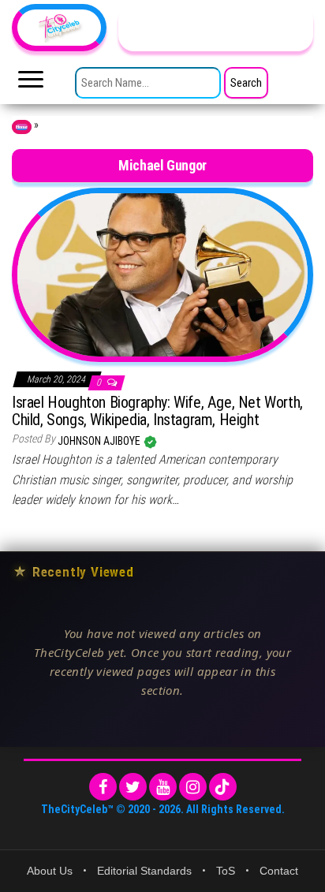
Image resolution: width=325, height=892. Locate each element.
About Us (50, 870)
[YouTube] (163, 787)
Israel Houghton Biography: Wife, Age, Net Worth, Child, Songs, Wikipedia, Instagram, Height (157, 411)
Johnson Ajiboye (100, 441)
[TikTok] (223, 787)
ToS (225, 870)
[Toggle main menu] (30, 83)
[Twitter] (133, 787)
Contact (279, 870)
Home (22, 127)
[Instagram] (193, 787)
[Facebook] (103, 787)
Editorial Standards (144, 870)
